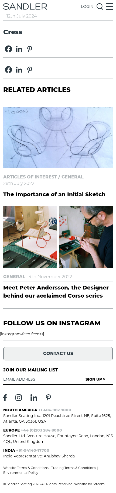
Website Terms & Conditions (26, 468)
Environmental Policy (20, 473)
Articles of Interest (30, 177)
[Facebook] (8, 49)
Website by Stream (89, 484)
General (73, 177)
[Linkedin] (19, 49)
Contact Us (58, 353)
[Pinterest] (29, 49)
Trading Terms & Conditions (73, 468)
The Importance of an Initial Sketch (54, 194)
